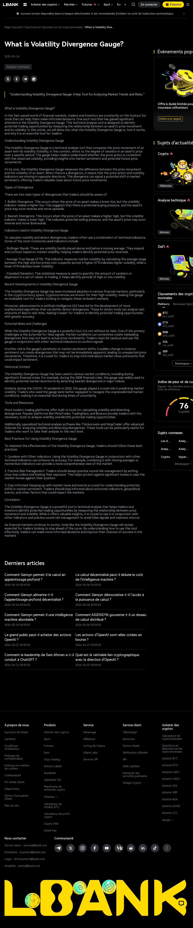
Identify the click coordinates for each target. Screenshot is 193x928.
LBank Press (12, 788)
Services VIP (90, 759)
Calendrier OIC (52, 779)
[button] (123, 4)
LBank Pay (50, 830)
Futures (91, 4)
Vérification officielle (135, 752)
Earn (46, 752)
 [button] (133, 4)
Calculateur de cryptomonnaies (172, 737)
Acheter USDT (171, 772)
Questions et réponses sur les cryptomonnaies (54, 27)
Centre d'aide (131, 745)
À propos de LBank (16, 732)
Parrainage (89, 732)
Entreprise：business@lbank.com (25, 852)
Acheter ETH (170, 765)
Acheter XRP (169, 792)
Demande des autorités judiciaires (135, 775)
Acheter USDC (171, 778)
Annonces (129, 739)
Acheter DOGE (171, 806)
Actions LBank (53, 766)
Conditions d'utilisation (12, 747)
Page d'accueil (13, 27)
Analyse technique (185, 441)
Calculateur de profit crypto (57, 815)
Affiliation (89, 739)
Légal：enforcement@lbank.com (25, 859)
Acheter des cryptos (45, 4)
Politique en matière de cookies (17, 767)
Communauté (13, 775)
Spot (108, 4)
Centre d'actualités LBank (16, 797)
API (124, 759)
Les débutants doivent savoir (168, 441)
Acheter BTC (170, 758)
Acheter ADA (170, 799)
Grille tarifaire (131, 766)
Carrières (10, 739)
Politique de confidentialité (14, 757)
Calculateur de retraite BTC (53, 806)
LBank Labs (90, 752)
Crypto (165, 456)
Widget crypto (132, 782)
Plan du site (12, 805)
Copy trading (52, 759)
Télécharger (130, 732)
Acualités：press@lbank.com (22, 865)
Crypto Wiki (51, 823)
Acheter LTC (169, 812)
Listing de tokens (94, 745)
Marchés (71, 4)
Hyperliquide (185, 456)
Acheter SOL (170, 785)
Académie (50, 773)
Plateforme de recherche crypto (54, 788)
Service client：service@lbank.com (26, 845)
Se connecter (149, 4)
